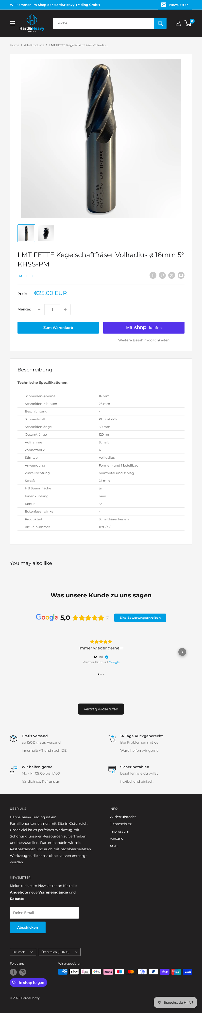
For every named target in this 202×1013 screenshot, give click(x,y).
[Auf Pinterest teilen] (162, 275)
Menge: (24, 309)
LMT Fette (25, 276)
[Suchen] (160, 23)
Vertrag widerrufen (101, 709)
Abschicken (27, 927)
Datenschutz (121, 824)
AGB (114, 846)
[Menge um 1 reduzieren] (39, 309)
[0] (188, 23)
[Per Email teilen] (181, 275)
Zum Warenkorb (58, 327)
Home (14, 45)
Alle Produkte (34, 45)
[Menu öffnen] (12, 23)
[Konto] (178, 23)
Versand (116, 838)
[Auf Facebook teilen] (153, 275)
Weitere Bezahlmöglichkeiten (143, 340)
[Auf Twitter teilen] (171, 275)
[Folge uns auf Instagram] (22, 972)
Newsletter (178, 5)
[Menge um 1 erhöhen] (65, 309)
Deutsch (19, 952)
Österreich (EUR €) (55, 952)
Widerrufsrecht (123, 817)
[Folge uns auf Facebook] (13, 972)
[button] (20, 652)
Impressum (119, 831)
